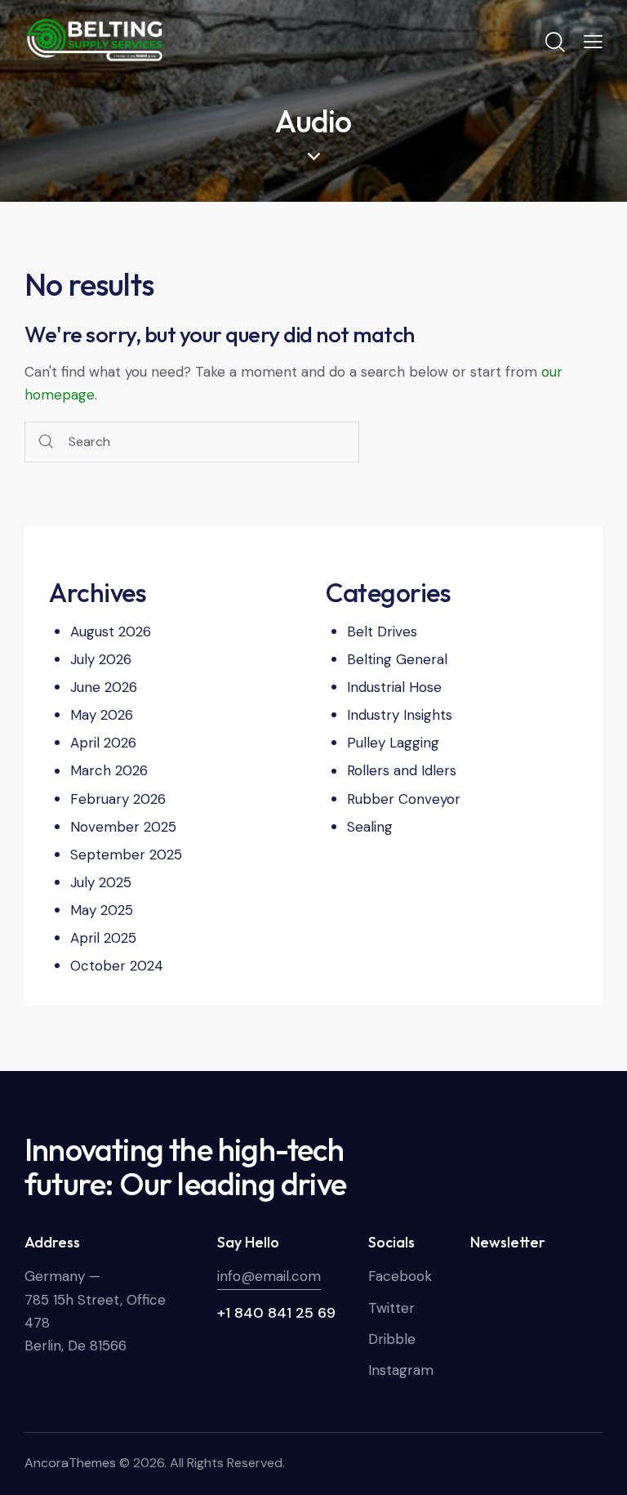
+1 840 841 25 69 (276, 1313)
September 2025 (126, 855)
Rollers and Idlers (401, 770)
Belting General (397, 659)
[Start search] (46, 442)
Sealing (370, 827)
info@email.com (269, 1276)
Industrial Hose (394, 687)
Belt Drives (382, 631)
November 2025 (123, 827)
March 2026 (109, 770)
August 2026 (110, 631)
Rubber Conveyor (403, 799)
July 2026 (100, 659)
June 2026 (103, 687)
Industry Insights (399, 715)
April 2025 (103, 938)
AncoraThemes (70, 1462)
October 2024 (116, 966)
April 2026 (103, 743)
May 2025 (101, 910)
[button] (593, 40)
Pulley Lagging (393, 743)
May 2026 (101, 715)
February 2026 (118, 799)
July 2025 (100, 882)
